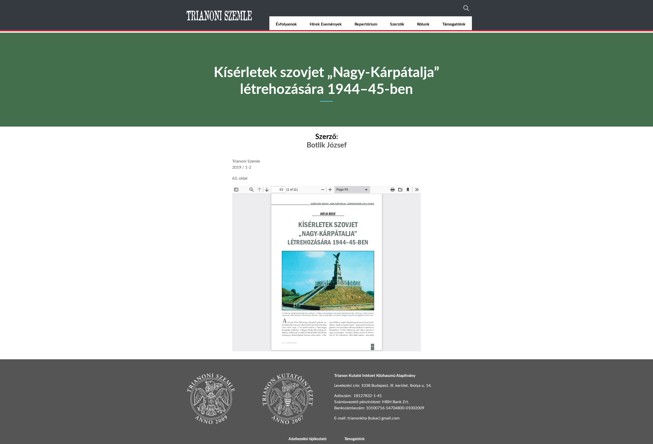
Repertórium (366, 24)
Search (466, 8)
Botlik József (327, 145)
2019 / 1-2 (241, 167)
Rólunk (423, 24)
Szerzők (397, 24)
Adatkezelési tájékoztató (307, 439)
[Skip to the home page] (220, 15)
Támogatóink (454, 24)
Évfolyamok (286, 24)
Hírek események (326, 24)
